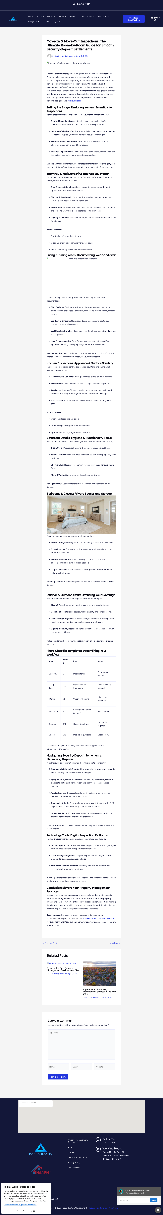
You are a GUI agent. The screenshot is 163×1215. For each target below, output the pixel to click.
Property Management (55, 974)
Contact (45, 21)
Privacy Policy (74, 1162)
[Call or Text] (98, 1139)
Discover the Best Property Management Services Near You (63, 969)
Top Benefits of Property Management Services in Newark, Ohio (99, 991)
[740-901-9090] (74, 4)
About (39, 16)
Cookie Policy (74, 1167)
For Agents (32, 21)
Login (55, 21)
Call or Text (109, 1139)
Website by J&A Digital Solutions (103, 1208)
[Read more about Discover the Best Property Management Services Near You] (62, 963)
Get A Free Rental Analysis (134, 19)
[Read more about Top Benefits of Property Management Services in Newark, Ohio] (99, 973)
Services (72, 16)
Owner (61, 16)
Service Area (87, 16)
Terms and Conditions (77, 1157)
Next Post (115, 943)
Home (30, 16)
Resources (102, 16)
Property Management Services (78, 1141)
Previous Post (49, 943)
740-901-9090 (83, 4)
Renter (50, 16)
